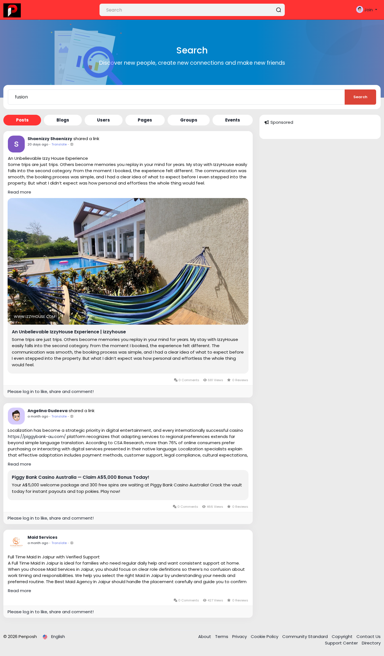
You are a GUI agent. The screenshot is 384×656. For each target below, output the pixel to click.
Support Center (342, 643)
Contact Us (368, 636)
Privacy (240, 636)
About (205, 636)
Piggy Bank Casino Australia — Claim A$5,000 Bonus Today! (80, 477)
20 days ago (38, 144)
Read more (19, 192)
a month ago (38, 416)
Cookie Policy (265, 636)
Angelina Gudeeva (47, 411)
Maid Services (42, 537)
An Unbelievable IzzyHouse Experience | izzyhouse (69, 332)
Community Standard (305, 636)
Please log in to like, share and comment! (51, 391)
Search (360, 97)
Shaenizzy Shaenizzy (50, 138)
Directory (371, 643)
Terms (222, 636)
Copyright (343, 636)
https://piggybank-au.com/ (37, 436)
